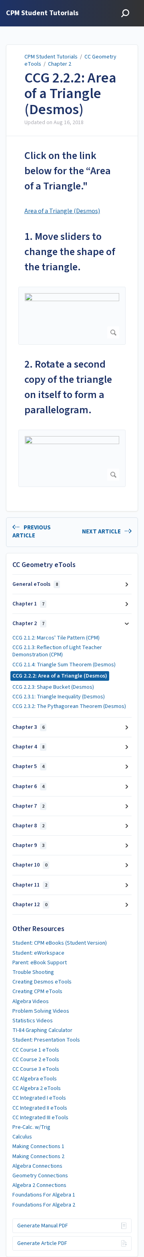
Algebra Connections (37, 1166)
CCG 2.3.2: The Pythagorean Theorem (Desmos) (69, 706)
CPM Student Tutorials (51, 57)
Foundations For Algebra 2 (43, 1205)
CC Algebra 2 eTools (36, 1088)
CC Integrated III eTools (40, 1118)
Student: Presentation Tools (46, 1040)
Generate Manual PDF (42, 1226)
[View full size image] (72, 316)
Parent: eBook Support (39, 963)
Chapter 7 (28, 806)
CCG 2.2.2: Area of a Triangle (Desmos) (70, 94)
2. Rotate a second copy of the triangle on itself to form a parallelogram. (68, 387)
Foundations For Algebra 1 (43, 1195)
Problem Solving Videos (40, 1011)
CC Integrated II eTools (39, 1108)
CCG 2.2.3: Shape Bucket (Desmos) (53, 687)
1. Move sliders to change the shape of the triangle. (69, 251)
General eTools (35, 584)
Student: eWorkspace (38, 953)
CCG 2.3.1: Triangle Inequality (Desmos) (58, 697)
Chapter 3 (28, 727)
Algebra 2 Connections (39, 1185)
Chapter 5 (28, 766)
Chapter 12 (29, 905)
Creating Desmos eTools (42, 982)
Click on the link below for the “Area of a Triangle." (67, 170)
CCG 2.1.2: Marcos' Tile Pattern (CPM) (56, 638)
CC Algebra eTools (34, 1079)
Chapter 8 (28, 826)
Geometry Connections (40, 1176)
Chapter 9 (28, 845)
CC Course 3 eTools (35, 1069)
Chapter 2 (59, 64)
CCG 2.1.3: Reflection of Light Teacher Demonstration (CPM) (57, 651)
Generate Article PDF (42, 1243)
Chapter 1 (28, 604)
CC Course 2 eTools (35, 1060)
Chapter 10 (29, 865)
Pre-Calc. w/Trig (31, 1127)
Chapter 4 (28, 747)
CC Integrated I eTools (39, 1098)
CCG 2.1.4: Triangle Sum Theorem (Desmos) (64, 665)
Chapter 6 (28, 786)
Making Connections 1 (38, 1146)
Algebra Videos (30, 1002)
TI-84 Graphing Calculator (42, 1030)
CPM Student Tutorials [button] (42, 13)
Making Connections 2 (38, 1156)
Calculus (22, 1137)
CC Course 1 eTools (35, 1050)
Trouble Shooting (33, 972)
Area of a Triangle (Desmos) (62, 211)
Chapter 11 (29, 885)
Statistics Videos (32, 1021)
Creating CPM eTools (37, 991)
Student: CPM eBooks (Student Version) (59, 943)
